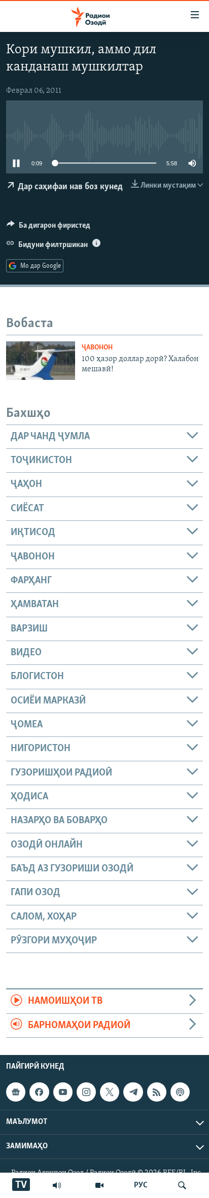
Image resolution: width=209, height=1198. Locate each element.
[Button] (48, 227)
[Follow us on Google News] (15, 1092)
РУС (141, 1185)
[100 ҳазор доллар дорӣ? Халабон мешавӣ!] (40, 360)
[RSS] (156, 1092)
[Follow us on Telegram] (133, 1092)
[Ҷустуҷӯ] (182, 1185)
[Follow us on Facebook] (39, 1092)
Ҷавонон (97, 347)
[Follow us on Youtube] (63, 1092)
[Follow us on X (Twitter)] (109, 1092)
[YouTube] (99, 1185)
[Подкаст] (180, 1092)
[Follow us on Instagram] (86, 1092)
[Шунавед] (57, 1185)
